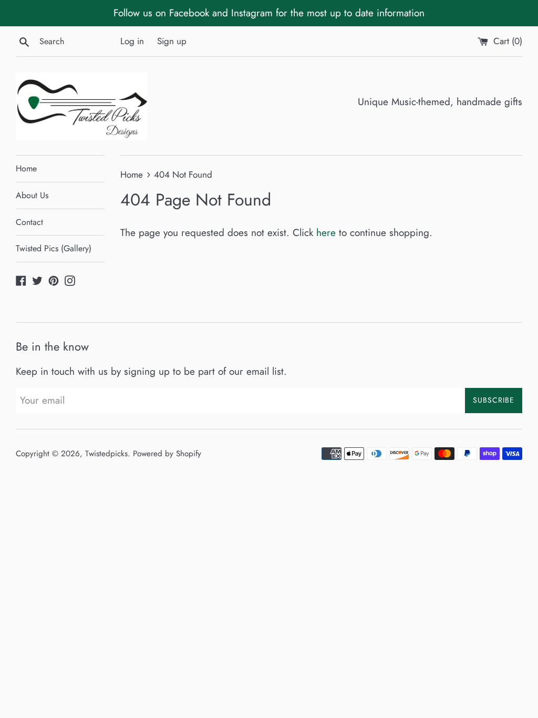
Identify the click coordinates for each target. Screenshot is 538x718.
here (326, 232)
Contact (29, 222)
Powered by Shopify (167, 453)
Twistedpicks (106, 453)
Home (26, 168)
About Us (32, 195)
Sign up (172, 41)
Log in (132, 41)
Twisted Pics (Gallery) (53, 248)
